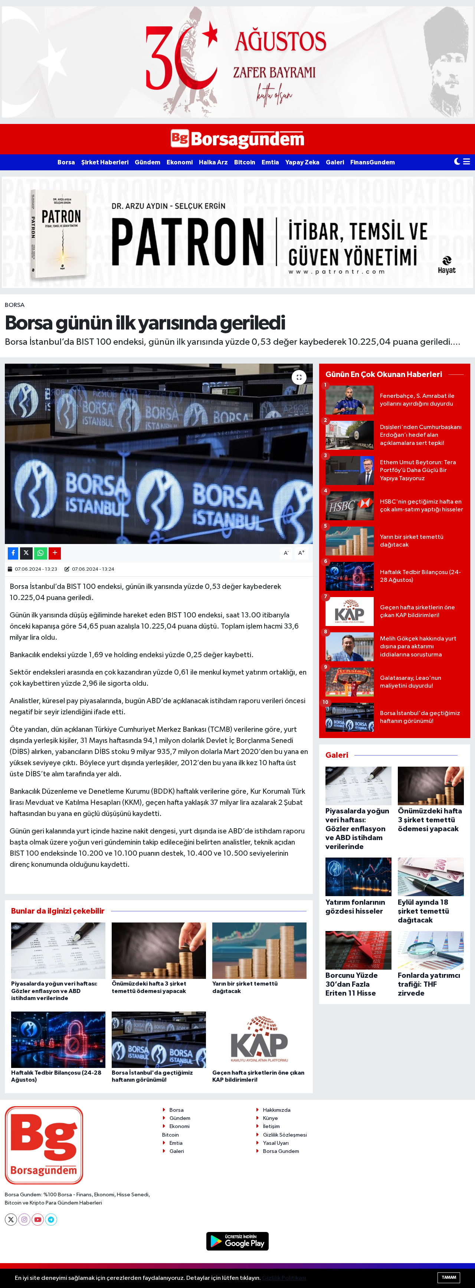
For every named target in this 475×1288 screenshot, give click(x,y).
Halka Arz (213, 162)
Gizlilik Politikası (284, 1278)
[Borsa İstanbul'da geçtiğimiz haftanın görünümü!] (159, 1039)
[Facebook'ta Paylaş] (13, 553)
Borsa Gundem (281, 1151)
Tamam (449, 1277)
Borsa (66, 162)
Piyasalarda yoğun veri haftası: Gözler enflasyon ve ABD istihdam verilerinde (54, 991)
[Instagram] (24, 1219)
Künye (270, 1118)
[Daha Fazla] (55, 553)
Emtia (270, 162)
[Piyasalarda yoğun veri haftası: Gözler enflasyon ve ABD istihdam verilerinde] (58, 950)
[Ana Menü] (466, 162)
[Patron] (237, 232)
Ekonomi (180, 162)
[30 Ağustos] (237, 62)
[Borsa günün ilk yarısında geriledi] (159, 454)
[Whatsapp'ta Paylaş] (40, 553)
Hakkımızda (277, 1110)
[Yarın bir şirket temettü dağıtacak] (259, 950)
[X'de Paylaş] (26, 553)
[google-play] (238, 1241)
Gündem (147, 162)
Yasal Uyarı (276, 1143)
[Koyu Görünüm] (457, 162)
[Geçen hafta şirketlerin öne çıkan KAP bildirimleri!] (259, 1039)
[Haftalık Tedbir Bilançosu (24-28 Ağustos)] (58, 1039)
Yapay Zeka (302, 162)
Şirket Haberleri (104, 162)
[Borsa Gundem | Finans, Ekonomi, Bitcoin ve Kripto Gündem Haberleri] (237, 139)
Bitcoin (244, 162)
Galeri (335, 162)
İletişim (271, 1126)
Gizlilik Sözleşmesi (285, 1135)
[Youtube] (38, 1219)
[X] (11, 1219)
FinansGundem (372, 162)
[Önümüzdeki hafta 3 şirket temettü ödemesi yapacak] (159, 950)
